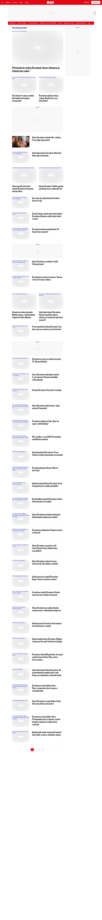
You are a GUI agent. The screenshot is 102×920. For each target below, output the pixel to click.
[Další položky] (92, 23)
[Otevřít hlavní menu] (2, 2)
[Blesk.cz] (50, 2)
